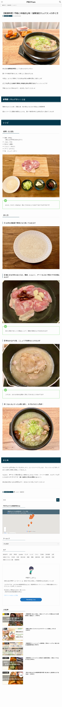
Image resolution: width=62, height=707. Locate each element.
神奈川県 (48, 557)
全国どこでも (6, 557)
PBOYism (31, 2)
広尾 (18, 557)
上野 (53, 554)
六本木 (13, 557)
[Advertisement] (31, 693)
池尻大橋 (37, 557)
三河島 (42, 554)
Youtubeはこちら (31, 599)
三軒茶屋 (47, 554)
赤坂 (53, 557)
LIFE (11, 554)
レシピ (10, 16)
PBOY (15, 554)
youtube (21, 554)
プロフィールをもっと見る (11, 595)
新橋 (28, 557)
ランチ (26, 554)
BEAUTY (5, 554)
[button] (60, 2)
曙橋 (32, 557)
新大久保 (23, 557)
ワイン (36, 554)
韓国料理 (6, 16)
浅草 (43, 557)
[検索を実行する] (57, 500)
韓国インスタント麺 (8, 559)
